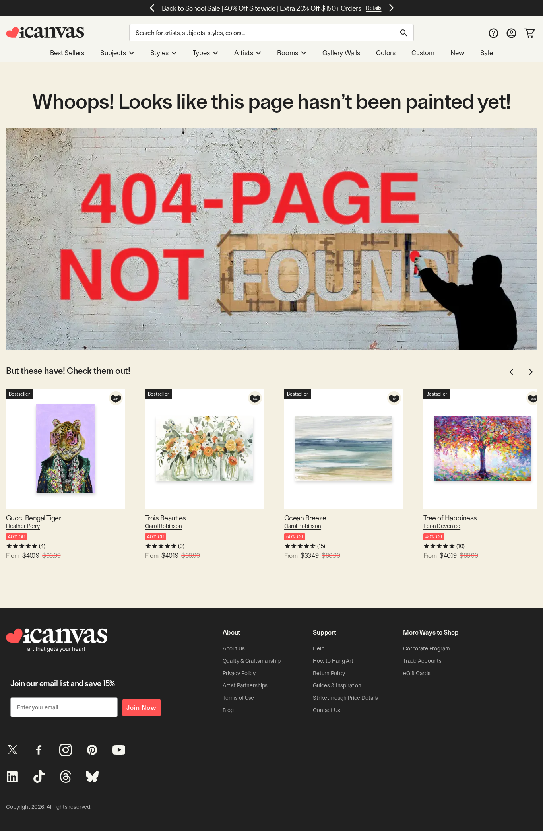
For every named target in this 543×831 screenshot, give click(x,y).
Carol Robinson (163, 526)
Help (318, 648)
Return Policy (329, 673)
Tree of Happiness (450, 518)
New (457, 53)
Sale (486, 53)
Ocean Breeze (305, 518)
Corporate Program (426, 648)
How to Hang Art (333, 661)
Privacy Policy (239, 673)
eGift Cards (416, 673)
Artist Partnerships (245, 685)
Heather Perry (23, 526)
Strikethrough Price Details (345, 698)
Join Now (141, 707)
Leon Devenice (441, 526)
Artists (243, 53)
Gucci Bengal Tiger (33, 518)
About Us (234, 648)
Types (201, 53)
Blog (228, 710)
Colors (386, 53)
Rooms (287, 53)
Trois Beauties (165, 518)
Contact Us (326, 710)
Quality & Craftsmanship (252, 661)
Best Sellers (67, 53)
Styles (159, 53)
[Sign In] (511, 33)
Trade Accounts (422, 661)
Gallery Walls (341, 53)
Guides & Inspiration (337, 685)
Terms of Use (238, 698)
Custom (422, 53)
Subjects (113, 53)
